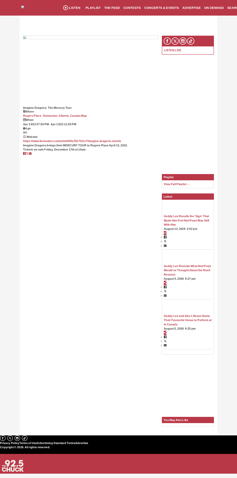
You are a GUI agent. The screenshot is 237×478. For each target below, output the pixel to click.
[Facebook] (167, 41)
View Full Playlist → (177, 184)
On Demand (214, 8)
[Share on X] (27, 153)
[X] (175, 41)
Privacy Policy (9, 443)
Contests (132, 8)
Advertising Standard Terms (56, 443)
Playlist (93, 8)
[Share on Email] (30, 153)
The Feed (112, 8)
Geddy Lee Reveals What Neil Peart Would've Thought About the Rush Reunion (187, 270)
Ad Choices (8, 456)
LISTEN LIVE (172, 50)
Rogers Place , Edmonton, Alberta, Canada (52, 115)
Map (84, 115)
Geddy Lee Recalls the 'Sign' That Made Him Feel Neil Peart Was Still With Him (186, 220)
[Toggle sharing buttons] (165, 233)
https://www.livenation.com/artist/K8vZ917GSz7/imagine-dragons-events (72, 141)
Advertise (191, 8)
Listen (74, 8)
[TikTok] (190, 41)
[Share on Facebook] (24, 153)
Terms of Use (28, 443)
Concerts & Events (161, 8)
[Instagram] (183, 41)
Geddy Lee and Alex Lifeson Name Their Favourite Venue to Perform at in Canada (187, 320)
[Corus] (1, 451)
